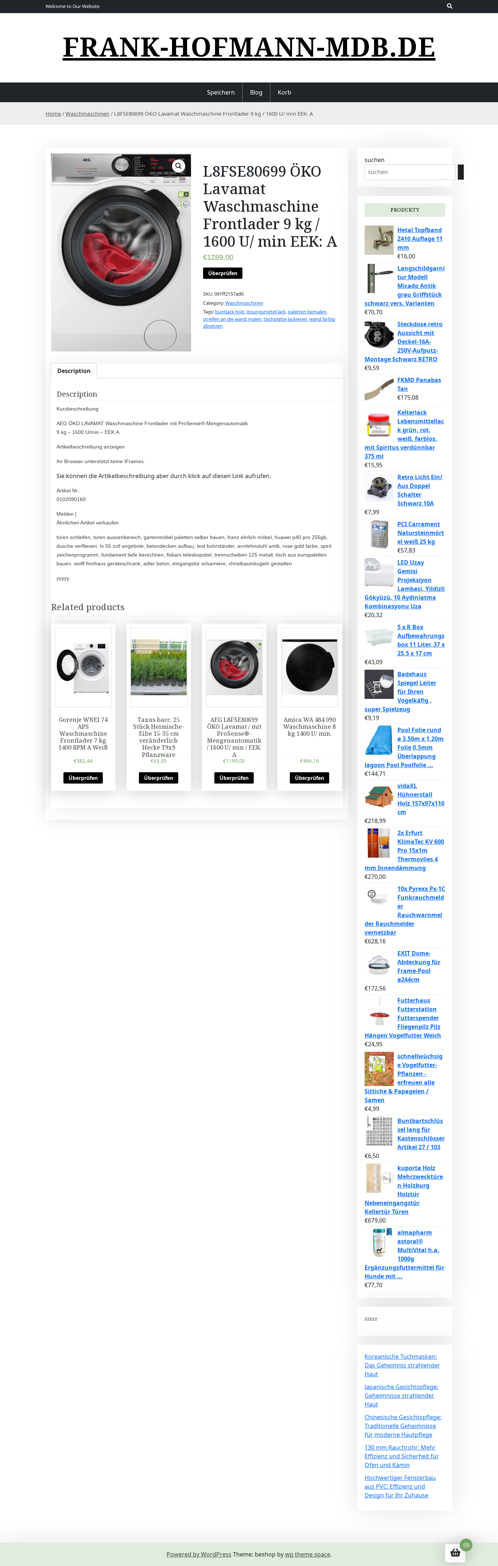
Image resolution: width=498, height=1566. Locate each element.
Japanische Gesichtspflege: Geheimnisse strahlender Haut (401, 1395)
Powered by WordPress (199, 1554)
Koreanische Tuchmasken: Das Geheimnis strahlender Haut (402, 1365)
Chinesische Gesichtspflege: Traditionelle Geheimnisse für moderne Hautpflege (403, 1426)
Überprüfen (222, 273)
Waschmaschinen (87, 113)
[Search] (461, 172)
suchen (375, 160)
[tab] (74, 370)
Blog (256, 92)
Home (53, 113)
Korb (284, 92)
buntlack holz (229, 311)
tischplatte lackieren (285, 319)
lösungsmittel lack (266, 311)
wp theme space (307, 1554)
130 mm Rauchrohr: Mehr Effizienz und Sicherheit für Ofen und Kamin (402, 1456)
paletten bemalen (307, 311)
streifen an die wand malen (232, 319)
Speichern (221, 92)
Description (74, 371)
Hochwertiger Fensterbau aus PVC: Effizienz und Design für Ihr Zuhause (400, 1486)
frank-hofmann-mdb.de (249, 46)
